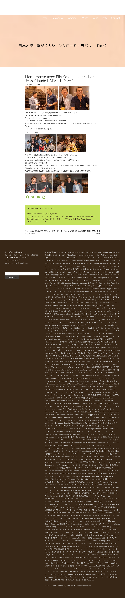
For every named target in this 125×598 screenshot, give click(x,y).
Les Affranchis (62, 303)
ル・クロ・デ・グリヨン (91, 507)
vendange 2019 (93, 412)
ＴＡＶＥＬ (80, 333)
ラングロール (104, 322)
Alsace (106, 448)
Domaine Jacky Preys (97, 518)
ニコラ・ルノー (69, 437)
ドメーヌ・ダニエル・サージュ (79, 549)
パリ (76, 398)
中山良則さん (102, 516)
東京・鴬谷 (74, 353)
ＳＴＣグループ (57, 482)
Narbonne (60, 437)
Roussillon (59, 353)
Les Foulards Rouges (81, 370)
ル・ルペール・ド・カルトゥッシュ (103, 490)
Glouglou (93, 308)
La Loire (51, 544)
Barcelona (109, 373)
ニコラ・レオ (83, 395)
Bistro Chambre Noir (61, 320)
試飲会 (47, 454)
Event (95, 18)
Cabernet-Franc (50, 342)
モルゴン (85, 554)
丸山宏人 (76, 219)
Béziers (67, 353)
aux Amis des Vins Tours (80, 459)
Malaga (101, 277)
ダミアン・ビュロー (88, 320)
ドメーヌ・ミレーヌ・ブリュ (69, 339)
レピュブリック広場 (86, 409)
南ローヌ (106, 361)
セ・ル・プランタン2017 (65, 322)
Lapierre (67, 457)
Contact (115, 18)
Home (44, 18)
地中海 (99, 457)
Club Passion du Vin (89, 331)
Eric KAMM (71, 476)
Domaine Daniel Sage (72, 252)
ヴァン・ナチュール (109, 353)
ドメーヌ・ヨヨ (57, 429)
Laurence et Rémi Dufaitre (87, 471)
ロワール (105, 574)
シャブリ (68, 384)
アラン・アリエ (57, 277)
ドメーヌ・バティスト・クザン (99, 378)
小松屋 (94, 272)
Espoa (103, 426)
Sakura (74, 384)
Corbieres (62, 535)
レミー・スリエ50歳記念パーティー (82, 364)
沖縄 (79, 347)
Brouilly (95, 521)
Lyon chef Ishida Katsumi (58, 381)
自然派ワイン (112, 454)
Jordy (56, 535)
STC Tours (93, 280)
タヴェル (57, 490)
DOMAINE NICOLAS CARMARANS (108, 350)
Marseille (101, 479)
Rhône (85, 515)
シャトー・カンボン (81, 378)
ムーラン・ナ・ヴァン (67, 499)
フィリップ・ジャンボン (105, 308)
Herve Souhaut (84, 303)
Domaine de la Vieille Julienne (80, 574)
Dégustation (88, 482)
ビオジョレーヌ (109, 437)
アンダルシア (93, 546)
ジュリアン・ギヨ (75, 577)
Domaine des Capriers (57, 384)
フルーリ (66, 429)
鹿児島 (98, 367)
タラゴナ (69, 359)
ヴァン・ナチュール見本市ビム (95, 286)
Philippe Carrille (50, 280)
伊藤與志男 (34, 208)
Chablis (87, 423)
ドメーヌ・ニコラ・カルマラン (82, 457)
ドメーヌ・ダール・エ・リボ (71, 555)
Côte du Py (105, 555)
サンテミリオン (62, 280)
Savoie (112, 448)
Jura (84, 535)
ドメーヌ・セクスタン (52, 530)
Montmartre (87, 434)
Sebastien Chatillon (56, 485)
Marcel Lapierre (58, 252)
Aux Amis (76, 359)
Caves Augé (90, 451)
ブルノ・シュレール (89, 445)
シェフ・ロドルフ (63, 577)
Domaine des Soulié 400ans (79, 518)
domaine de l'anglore (52, 412)
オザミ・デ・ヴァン (41, 221)
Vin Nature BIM (104, 392)
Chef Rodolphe (86, 490)
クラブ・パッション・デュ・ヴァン (70, 420)
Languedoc (100, 319)
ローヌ (91, 375)
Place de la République (109, 417)
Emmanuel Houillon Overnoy (70, 490)
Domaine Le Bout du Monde (93, 384)
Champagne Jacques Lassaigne (57, 434)
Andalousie (101, 331)
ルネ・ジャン (64, 518)
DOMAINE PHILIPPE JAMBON (63, 580)
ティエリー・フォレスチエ (96, 530)
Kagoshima (96, 401)
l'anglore (48, 552)
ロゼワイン (83, 415)
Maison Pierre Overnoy (88, 443)
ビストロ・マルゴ (98, 431)
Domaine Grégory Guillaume (81, 524)
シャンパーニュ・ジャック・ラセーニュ (106, 328)
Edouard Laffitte (105, 552)
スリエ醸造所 (49, 535)
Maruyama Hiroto (89, 216)
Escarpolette (94, 566)
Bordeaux (59, 423)
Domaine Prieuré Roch (95, 275)
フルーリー (76, 474)
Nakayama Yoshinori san (60, 311)
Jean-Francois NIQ (51, 263)
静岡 (80, 535)
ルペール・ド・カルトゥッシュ (99, 283)
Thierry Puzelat (88, 504)
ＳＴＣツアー (64, 412)
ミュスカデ (55, 552)
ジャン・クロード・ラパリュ (61, 219)
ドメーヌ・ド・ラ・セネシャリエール (73, 529)
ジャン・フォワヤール (70, 266)
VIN (117, 277)
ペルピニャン (103, 521)
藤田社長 (90, 535)
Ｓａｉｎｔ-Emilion (90, 513)
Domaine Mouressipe (79, 283)
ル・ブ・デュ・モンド (66, 300)
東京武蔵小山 (97, 535)
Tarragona (91, 350)
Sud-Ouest (84, 252)
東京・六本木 (106, 306)
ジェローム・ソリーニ (100, 434)
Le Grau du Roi (73, 381)
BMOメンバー (57, 261)
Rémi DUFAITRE (76, 417)
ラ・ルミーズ (62, 526)
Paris (99, 272)
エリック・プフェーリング (60, 387)
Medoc (87, 334)
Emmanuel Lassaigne (67, 462)
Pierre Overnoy (110, 266)
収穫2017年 (61, 308)
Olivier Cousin (102, 454)
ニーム (62, 552)
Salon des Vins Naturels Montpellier (83, 479)
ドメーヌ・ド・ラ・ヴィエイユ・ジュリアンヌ (100, 406)
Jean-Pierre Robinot (80, 275)
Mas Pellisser (74, 454)
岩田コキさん (99, 462)
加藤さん (57, 339)
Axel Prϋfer (83, 387)
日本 (84, 269)
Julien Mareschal (94, 488)
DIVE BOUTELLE (91, 454)
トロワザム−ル (53, 334)
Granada (59, 314)
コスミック (48, 580)
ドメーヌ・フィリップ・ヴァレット (97, 569)
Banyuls (83, 361)
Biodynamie (66, 563)
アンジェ (48, 370)
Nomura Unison (76, 434)
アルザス (110, 414)
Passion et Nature (59, 258)
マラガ (66, 574)
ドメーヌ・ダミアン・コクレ (90, 527)
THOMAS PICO (96, 574)
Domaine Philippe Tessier (60, 364)
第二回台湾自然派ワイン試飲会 (101, 468)
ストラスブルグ (77, 482)
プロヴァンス (93, 552)
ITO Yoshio (112, 322)
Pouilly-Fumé (67, 409)
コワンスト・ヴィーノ (106, 524)
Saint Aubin (105, 527)
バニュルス (64, 336)
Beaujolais (41, 213)
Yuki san (47, 541)
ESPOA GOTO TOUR (71, 294)
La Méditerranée (51, 468)
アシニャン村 (92, 516)
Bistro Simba (93, 278)
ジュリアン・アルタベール (101, 336)
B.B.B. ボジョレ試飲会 (85, 538)
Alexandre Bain (65, 465)
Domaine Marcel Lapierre (74, 423)
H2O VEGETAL (75, 320)
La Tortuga (99, 348)
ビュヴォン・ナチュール (94, 496)
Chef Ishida (107, 423)
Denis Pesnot (83, 350)
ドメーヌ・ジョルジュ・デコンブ (108, 261)
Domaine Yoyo (49, 353)
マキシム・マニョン (80, 412)
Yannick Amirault (51, 577)
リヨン (85, 488)
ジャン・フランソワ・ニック (55, 331)
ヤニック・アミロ (80, 580)
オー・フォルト (57, 417)
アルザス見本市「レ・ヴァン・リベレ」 (83, 325)
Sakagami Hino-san (73, 263)
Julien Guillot (82, 294)
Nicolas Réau (113, 574)
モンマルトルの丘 (84, 398)
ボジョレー (61, 496)
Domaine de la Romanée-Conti (62, 370)
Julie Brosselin (68, 314)
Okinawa (48, 252)
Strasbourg (97, 538)
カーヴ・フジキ (78, 510)
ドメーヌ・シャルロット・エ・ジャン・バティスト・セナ (73, 544)
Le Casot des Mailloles (98, 370)
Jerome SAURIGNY (98, 342)
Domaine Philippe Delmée (108, 289)
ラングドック (68, 269)
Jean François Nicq (105, 510)
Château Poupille (110, 269)
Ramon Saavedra (82, 558)
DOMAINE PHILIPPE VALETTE (68, 373)
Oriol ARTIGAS (56, 540)
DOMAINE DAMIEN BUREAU (75, 496)
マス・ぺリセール (111, 263)
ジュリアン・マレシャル (98, 334)
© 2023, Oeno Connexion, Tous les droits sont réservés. (68, 585)
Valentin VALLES (111, 384)
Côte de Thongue (111, 530)
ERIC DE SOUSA (108, 348)
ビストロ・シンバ (54, 361)
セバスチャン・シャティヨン (62, 510)
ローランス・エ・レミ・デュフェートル (72, 571)
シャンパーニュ (109, 277)
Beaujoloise (72, 440)
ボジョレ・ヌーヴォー (105, 571)
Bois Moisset (75, 443)
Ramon (82, 474)
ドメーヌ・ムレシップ (91, 291)
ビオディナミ (102, 415)
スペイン (62, 358)
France (75, 350)
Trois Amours (73, 516)
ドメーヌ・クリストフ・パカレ (76, 552)
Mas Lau (107, 275)
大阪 (80, 515)
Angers (101, 258)
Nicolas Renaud (51, 524)
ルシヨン (104, 255)
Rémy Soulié (110, 389)
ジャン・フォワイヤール (95, 362)
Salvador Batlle (62, 431)
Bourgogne (81, 560)
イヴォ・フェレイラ (85, 521)
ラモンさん (61, 468)
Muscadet (68, 546)
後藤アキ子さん (104, 546)
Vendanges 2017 (111, 387)
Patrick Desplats (73, 535)
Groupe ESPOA (93, 392)
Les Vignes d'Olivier (95, 493)
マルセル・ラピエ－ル (80, 563)
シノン (58, 499)
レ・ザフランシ (53, 367)
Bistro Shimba (109, 398)
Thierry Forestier (75, 356)
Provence (115, 468)
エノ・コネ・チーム (59, 398)
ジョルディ (59, 389)
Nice (50, 255)
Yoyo (51, 445)
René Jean (48, 532)
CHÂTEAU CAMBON (99, 499)
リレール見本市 (79, 272)
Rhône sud (68, 482)
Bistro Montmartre (92, 474)
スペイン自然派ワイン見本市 (77, 493)
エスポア (87, 342)
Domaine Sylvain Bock (52, 325)
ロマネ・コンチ (66, 362)
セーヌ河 (74, 328)
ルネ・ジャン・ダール (82, 389)
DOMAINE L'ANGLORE (96, 386)
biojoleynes (97, 305)
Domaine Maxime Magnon (94, 501)
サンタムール (58, 406)
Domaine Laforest (56, 378)
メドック (68, 502)
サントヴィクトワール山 (96, 297)
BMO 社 (112, 555)
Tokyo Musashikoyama (58, 415)
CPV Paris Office (113, 356)
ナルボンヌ (76, 361)
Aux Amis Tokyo (58, 502)
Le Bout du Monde (94, 314)
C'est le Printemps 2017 (92, 420)
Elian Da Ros (68, 350)
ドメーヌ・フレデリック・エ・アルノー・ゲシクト (88, 465)
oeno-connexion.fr (12, 260)
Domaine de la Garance (95, 448)
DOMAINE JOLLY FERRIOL (105, 339)
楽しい (104, 314)
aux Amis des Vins (73, 216)
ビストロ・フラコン (109, 300)
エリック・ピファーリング (104, 375)
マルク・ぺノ (71, 333)
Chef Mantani (50, 389)
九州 (92, 423)
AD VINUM (74, 387)
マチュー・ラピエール (62, 328)
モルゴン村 (107, 493)
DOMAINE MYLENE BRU (98, 356)
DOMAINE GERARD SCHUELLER (58, 549)
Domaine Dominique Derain (66, 471)
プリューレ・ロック (57, 216)
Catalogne (109, 320)
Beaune (92, 261)
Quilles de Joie (114, 527)
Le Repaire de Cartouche (98, 476)
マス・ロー (94, 549)
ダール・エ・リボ (41, 216)
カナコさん (80, 426)
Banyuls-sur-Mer (95, 252)
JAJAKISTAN (110, 518)
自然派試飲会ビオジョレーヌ (63, 403)
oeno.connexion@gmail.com (16, 263)
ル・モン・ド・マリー (73, 308)
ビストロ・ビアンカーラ (55, 297)
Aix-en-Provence (93, 289)
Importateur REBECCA (66, 401)
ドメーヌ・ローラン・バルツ (71, 445)
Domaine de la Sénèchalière (98, 440)
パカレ (69, 283)
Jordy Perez (95, 417)
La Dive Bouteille (108, 451)
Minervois (71, 431)
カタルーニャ (60, 451)
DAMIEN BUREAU (112, 465)
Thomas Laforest (83, 261)
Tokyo (117, 451)
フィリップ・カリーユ (63, 459)
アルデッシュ (74, 392)
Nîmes (79, 384)
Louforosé (113, 544)
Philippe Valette (77, 406)
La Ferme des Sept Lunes (102, 558)
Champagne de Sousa (70, 395)
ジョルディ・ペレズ (74, 527)
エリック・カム (105, 473)
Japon (60, 409)
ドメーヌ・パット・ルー (81, 375)
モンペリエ (106, 535)
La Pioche (108, 342)
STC (76, 462)
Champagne (102, 541)
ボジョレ (79, 269)
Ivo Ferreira (57, 445)
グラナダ (85, 356)
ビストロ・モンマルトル (93, 426)
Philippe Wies (92, 415)
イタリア (65, 392)
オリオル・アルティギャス (78, 280)
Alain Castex (70, 558)
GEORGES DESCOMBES (105, 513)
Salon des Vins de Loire (88, 339)
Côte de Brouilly (97, 398)
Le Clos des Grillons (79, 448)
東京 (65, 277)
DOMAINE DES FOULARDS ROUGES (77, 532)
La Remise (54, 465)
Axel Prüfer (98, 423)
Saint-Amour (97, 544)
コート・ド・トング (105, 317)
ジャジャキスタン (96, 303)
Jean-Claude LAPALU (101, 563)
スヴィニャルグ (69, 389)
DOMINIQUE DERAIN (64, 524)
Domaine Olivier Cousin (74, 331)
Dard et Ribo (32, 219)
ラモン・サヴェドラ (90, 317)
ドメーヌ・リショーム (111, 532)
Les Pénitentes (69, 378)
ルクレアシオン (100, 311)
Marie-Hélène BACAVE (58, 558)
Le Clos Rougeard (57, 294)
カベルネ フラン (58, 532)
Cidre (90, 558)
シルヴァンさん (71, 560)
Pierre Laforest (79, 286)
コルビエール (62, 283)
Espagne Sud (107, 252)
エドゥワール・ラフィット (59, 454)
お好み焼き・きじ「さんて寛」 (108, 549)
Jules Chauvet (93, 345)
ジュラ (64, 476)
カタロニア (70, 258)
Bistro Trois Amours (65, 275)
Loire (104, 302)
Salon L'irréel (93, 258)
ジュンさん (61, 263)
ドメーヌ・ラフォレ (103, 325)
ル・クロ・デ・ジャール (61, 566)
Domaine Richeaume (73, 305)
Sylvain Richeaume (112, 577)
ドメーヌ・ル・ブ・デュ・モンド (93, 577)
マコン (79, 485)
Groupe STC (83, 345)
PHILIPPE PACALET (86, 462)
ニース (64, 345)
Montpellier (83, 277)
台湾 (81, 513)
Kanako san (87, 417)
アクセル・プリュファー (86, 311)
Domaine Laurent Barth (95, 269)
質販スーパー (111, 541)
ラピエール (108, 297)
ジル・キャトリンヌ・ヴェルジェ (66, 426)
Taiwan (88, 272)
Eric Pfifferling (77, 501)
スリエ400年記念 (93, 485)
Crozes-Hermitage (81, 258)
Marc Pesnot (78, 342)
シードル (56, 462)
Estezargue (105, 544)
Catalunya (48, 392)
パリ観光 (53, 507)
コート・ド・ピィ (65, 367)
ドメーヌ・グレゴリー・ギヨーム (86, 322)
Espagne (82, 381)
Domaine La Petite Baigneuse (61, 474)
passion (114, 535)
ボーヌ (64, 569)
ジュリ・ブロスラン (69, 261)
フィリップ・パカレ (76, 568)
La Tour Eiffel (62, 488)
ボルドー (53, 316)
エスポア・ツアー (100, 359)
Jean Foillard (89, 353)
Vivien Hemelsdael (89, 367)
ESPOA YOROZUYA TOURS (54, 546)
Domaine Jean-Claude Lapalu (85, 540)
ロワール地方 (73, 348)
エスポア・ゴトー (111, 311)
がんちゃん (82, 451)
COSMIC (83, 454)
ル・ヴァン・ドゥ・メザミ (82, 403)
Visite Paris (83, 392)
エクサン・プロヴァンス (83, 401)
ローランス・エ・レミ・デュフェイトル (91, 266)
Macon (111, 255)
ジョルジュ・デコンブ (80, 546)
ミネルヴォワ (68, 297)
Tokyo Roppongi (99, 263)
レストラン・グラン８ (65, 286)
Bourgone (75, 345)
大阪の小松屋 (64, 325)
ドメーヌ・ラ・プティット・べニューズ (92, 373)
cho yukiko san (105, 485)
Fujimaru (48, 311)
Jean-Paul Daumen (59, 560)
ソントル (84, 314)
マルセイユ (67, 448)
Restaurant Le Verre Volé (65, 507)
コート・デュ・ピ (86, 263)
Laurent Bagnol (61, 440)
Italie (94, 403)
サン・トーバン (73, 278)
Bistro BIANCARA (82, 476)
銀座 (91, 563)
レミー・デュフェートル (105, 471)
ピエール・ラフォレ (90, 510)
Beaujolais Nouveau (52, 554)
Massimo (98, 451)
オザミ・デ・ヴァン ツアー (79, 566)
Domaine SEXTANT (70, 485)
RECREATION (73, 303)
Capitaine (95, 524)
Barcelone (73, 311)
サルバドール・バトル (83, 499)
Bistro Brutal (106, 420)
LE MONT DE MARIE (51, 359)
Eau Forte (76, 409)
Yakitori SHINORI (87, 306)
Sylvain (75, 297)
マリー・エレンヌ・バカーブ (67, 521)
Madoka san (53, 286)
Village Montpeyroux (101, 482)
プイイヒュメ (67, 375)
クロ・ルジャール (54, 571)
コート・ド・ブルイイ (83, 431)
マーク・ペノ (57, 392)
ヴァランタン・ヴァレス (103, 364)
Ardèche (113, 429)
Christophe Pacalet (65, 272)
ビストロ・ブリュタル (110, 538)
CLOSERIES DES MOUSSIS (110, 367)
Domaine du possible (91, 255)
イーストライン (77, 367)
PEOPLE (55, 213)
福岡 (95, 457)
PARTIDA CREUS (96, 532)
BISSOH (72, 429)
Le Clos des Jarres (87, 359)
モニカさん (79, 507)
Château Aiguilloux (51, 521)
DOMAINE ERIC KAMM (107, 566)
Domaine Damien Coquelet (97, 381)
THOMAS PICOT (95, 555)
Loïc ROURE (67, 406)
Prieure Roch (43, 219)
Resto (104, 18)
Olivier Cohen (85, 468)
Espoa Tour (65, 512)
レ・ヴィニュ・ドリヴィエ (59, 289)
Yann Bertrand (52, 496)
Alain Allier (70, 398)
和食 (61, 266)
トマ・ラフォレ (109, 462)
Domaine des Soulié (85, 328)
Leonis (108, 286)
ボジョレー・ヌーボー (60, 515)
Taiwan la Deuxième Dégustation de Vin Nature (92, 429)
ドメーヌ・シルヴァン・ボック (104, 409)
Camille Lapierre (50, 401)
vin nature (85, 308)
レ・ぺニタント (52, 283)
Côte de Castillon (91, 571)
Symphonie (66, 417)
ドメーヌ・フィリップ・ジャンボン (69, 504)
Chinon (53, 504)
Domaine (72, 18)
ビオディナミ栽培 (88, 347)
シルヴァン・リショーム (94, 300)
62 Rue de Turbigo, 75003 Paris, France (21, 255)
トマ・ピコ (115, 552)
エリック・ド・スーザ (101, 504)
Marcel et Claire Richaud (57, 306)
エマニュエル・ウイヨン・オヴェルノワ (70, 317)
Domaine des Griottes (84, 437)
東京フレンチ (56, 345)
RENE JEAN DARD (94, 395)
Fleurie (84, 485)
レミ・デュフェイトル (106, 345)
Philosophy (57, 18)
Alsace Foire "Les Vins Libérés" (80, 336)
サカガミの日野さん (108, 395)
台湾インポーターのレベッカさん (98, 560)
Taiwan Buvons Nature (75, 255)
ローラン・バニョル (97, 389)
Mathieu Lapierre (108, 272)
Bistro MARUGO (63, 356)
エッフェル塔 (108, 431)
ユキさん (52, 459)
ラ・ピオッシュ (106, 294)
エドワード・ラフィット (77, 289)
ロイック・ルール (94, 294)
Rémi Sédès (75, 513)
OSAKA (80, 353)
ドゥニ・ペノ (111, 516)
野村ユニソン (68, 540)
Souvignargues (71, 538)
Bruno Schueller (50, 303)
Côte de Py (100, 445)
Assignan (90, 580)
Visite (85, 18)
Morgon (111, 521)
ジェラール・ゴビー (59, 255)
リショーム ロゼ (98, 437)
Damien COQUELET (103, 443)
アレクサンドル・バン (65, 342)
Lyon (71, 412)
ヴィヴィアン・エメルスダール (72, 291)
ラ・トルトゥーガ (80, 300)
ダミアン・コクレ (61, 479)
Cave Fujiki (103, 412)
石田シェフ (98, 353)
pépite (69, 345)
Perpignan (66, 443)
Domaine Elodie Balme (75, 488)
